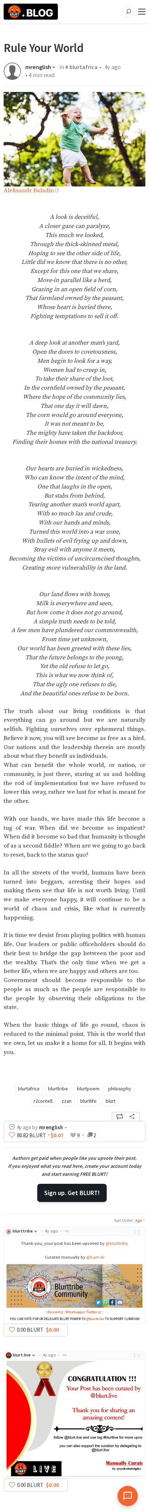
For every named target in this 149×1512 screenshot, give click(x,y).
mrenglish (38, 67)
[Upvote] (12, 1135)
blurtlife (88, 1101)
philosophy (119, 1088)
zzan (66, 1101)
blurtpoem (88, 1088)
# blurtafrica (81, 67)
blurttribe (58, 1088)
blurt (110, 1101)
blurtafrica (28, 1088)
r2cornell (43, 1101)
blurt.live (22, 1355)
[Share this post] (132, 1116)
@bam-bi (95, 1257)
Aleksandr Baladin (29, 190)
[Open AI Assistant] (128, 1496)
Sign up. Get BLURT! (72, 1193)
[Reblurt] (119, 1116)
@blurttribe (116, 1243)
